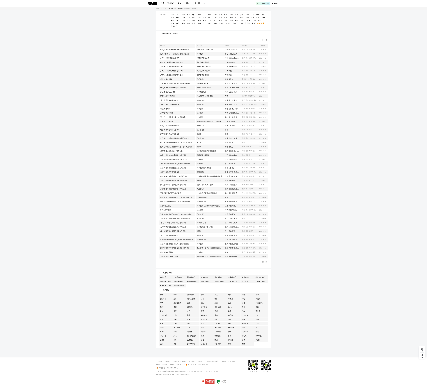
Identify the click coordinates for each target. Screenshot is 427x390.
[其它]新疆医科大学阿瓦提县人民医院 (173, 231)
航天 (175, 336)
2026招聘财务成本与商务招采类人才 (209, 176)
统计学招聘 (178, 8)
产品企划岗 (200, 138)
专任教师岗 (200, 79)
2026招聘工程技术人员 (205, 227)
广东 (215, 17)
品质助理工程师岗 (203, 155)
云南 (183, 20)
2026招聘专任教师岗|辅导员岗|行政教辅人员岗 (210, 206)
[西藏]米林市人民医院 (167, 96)
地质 (250, 49)
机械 (257, 62)
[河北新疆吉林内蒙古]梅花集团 (170, 193)
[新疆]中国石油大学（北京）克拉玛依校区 (174, 244)
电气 (250, 125)
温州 (209, 15)
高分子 (258, 311)
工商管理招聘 (178, 277)
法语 (257, 307)
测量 (175, 340)
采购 (216, 315)
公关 (175, 323)
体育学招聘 (218, 277)
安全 (250, 180)
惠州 (231, 17)
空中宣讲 (196, 3)
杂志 (243, 344)
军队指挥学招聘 (165, 281)
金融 (257, 49)
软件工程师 (191, 299)
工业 (250, 62)
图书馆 (162, 332)
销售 (188, 303)
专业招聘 (170, 8)
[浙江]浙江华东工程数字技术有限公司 (173, 185)
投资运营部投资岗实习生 (205, 50)
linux (229, 319)
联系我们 (200, 361)
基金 (161, 311)
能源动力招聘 (219, 281)
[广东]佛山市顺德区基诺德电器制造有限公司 (175, 138)
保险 (229, 323)
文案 (216, 340)
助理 (202, 295)
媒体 (243, 340)
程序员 (230, 340)
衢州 (199, 15)
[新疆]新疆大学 (165, 109)
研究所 (258, 299)
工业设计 (218, 323)
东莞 (252, 17)
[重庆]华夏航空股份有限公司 (169, 100)
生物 (243, 193)
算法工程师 (200, 189)
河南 (225, 20)
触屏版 (184, 361)
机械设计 (204, 344)
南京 (231, 15)
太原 (259, 20)
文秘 (243, 299)
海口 (177, 20)
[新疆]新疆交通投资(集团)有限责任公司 (173, 176)
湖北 (215, 20)
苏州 (247, 15)
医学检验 (190, 340)
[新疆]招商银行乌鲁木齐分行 (169, 256)
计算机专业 (164, 315)
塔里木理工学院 (165, 206)
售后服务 (218, 336)
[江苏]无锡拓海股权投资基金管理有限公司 (174, 50)
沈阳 (204, 23)
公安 (254, 180)
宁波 (215, 15)
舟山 (204, 15)
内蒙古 (235, 23)
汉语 (243, 121)
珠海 (247, 17)
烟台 (257, 15)
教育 (254, 58)
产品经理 (218, 327)
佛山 (236, 17)
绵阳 (183, 23)
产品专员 (231, 327)
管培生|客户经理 (202, 83)
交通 (255, 100)
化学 (247, 193)
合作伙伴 (167, 361)
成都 (188, 23)
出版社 (203, 332)
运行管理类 (200, 100)
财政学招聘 (205, 281)
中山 (241, 17)
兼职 (175, 307)
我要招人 (275, 3)
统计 (243, 49)
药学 (245, 79)
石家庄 (248, 20)
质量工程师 (200, 126)
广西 (257, 17)
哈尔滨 (228, 23)
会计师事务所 (191, 336)
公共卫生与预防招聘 (234, 281)
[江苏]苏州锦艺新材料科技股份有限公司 (173, 159)
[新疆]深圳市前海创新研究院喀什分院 (173, 88)
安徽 (177, 17)
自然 (251, 79)
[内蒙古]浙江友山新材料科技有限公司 (173, 155)
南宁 (263, 17)
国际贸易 (218, 332)
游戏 (257, 332)
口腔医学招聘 (260, 281)
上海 (172, 15)
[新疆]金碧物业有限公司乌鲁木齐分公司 (173, 180)
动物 (254, 79)
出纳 (175, 315)
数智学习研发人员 (203, 58)
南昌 (193, 17)
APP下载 (265, 371)
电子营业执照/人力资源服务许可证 (198, 364)
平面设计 (231, 299)
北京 (177, 15)
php (229, 332)
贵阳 (199, 20)
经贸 (257, 83)
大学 (161, 303)
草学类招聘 (232, 277)
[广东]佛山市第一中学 (167, 121)
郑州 (236, 20)
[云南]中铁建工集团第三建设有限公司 (173, 227)
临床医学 (245, 96)
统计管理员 (200, 130)
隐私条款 (176, 361)
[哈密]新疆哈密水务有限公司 (169, 130)
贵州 (193, 20)
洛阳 (231, 20)
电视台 (189, 332)
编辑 (216, 303)
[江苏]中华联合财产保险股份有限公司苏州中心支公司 (177, 214)
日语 (202, 299)
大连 (199, 23)
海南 (172, 20)
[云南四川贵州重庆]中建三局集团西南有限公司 (176, 201)
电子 (250, 54)
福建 (199, 17)
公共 (247, 201)
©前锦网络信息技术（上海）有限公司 (174, 374)
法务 (188, 319)
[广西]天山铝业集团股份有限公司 (171, 71)
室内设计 (231, 315)
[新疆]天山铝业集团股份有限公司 (171, 62)
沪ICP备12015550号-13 (176, 364)
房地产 (258, 319)
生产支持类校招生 (203, 62)
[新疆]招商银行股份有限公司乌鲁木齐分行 (174, 248)
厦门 (209, 17)
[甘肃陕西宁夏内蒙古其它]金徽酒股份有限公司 (176, 164)
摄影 (175, 344)
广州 (225, 17)
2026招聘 (200, 54)
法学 (247, 87)
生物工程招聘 (178, 281)
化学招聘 (245, 281)
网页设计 (190, 307)
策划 (175, 332)
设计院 (162, 327)
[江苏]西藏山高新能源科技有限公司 (172, 151)
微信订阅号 (253, 371)
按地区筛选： (164, 15)
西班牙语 (245, 315)
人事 (188, 327)
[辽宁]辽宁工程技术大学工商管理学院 (173, 117)
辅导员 (258, 295)
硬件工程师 (191, 344)
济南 (172, 17)
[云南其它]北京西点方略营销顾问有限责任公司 (176, 83)
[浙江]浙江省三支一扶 (167, 92)
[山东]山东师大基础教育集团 (169, 58)
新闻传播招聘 (191, 281)
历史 (247, 252)
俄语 (216, 311)
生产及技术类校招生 (204, 66)
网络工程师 (259, 303)
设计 (247, 138)
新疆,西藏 (260, 23)
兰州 (253, 23)
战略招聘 (163, 277)
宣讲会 (187, 3)
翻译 (229, 295)
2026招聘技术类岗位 (204, 168)
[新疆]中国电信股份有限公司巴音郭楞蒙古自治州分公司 (177, 197)
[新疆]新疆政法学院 (166, 252)
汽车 (243, 311)
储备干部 (163, 336)
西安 (177, 23)
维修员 (199, 134)
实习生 (162, 307)
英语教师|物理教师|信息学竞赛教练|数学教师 (210, 121)
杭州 (220, 15)
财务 (175, 299)
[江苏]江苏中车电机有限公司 (169, 126)
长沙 (209, 20)
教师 (175, 295)
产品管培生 (200, 214)
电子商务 (176, 327)
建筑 (243, 201)
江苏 (225, 15)
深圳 (220, 17)
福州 (204, 17)
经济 (250, 83)
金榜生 (199, 180)
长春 (215, 23)
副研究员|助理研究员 (204, 88)
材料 (243, 125)
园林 (188, 323)
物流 (247, 62)
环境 (243, 62)
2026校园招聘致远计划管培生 (207, 193)
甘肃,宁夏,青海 (245, 23)
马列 (243, 92)
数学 (243, 58)
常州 (236, 15)
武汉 (220, 20)
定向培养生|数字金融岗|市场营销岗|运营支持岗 (210, 248)
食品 (247, 163)
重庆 (188, 15)
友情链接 (192, 361)
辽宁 (193, 23)
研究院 (258, 340)
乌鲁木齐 (174, 26)
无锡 (241, 15)
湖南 (204, 20)
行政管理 (218, 344)
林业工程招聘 (260, 277)
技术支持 (259, 336)
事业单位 (163, 299)
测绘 (254, 239)
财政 (247, 176)
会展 (257, 323)
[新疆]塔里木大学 (166, 79)
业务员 (162, 340)
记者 (161, 323)
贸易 (175, 319)
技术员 (199, 142)
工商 (247, 49)
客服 (202, 303)
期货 (161, 319)
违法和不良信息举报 (212, 361)
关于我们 (159, 361)
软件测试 (245, 323)
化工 (247, 159)
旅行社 (244, 336)
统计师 (199, 147)
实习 (179, 3)
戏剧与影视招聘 (178, 285)
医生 (257, 327)
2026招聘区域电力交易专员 (206, 151)
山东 (252, 15)
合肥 (183, 17)
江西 (188, 17)
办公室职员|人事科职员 (205, 96)
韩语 (229, 311)
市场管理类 (200, 104)
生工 (250, 163)
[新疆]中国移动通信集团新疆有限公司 (173, 168)
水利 (250, 92)
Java (230, 307)
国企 (202, 336)
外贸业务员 (177, 303)
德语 (202, 311)
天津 (183, 15)
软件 (243, 307)
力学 (250, 227)
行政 (257, 315)
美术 (216, 319)
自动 (250, 168)
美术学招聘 (246, 277)
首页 (162, 3)
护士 (188, 315)
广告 (188, 311)
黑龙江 (221, 23)
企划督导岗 (200, 218)
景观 (229, 344)
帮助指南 (224, 361)
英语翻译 (204, 307)
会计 (161, 295)
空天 (247, 235)
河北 (241, 20)
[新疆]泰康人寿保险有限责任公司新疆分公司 (175, 218)
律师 (243, 295)
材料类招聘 (191, 277)
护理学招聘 (205, 277)
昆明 (188, 20)
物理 (250, 159)
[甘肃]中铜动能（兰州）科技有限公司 (173, 223)
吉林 (209, 23)
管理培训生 (191, 295)
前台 (202, 340)
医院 (229, 303)
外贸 (175, 311)
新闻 (257, 58)
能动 (254, 151)
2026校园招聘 (201, 92)
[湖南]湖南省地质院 (166, 113)
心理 (250, 58)
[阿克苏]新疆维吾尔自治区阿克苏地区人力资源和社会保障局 (177, 142)
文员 (216, 295)
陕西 (172, 23)
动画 (161, 344)
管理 (243, 54)
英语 (243, 303)
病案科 (199, 231)
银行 (216, 299)
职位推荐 (171, 3)
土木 (254, 113)
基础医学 (251, 96)
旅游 (202, 327)
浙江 (193, 15)
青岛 (263, 15)
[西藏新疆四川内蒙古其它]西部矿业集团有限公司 (176, 239)
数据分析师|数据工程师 (205, 185)
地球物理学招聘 (165, 285)
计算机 (255, 54)
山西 (254, 20)
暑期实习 (204, 315)
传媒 (229, 336)
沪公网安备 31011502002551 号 (168, 368)
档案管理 (245, 332)
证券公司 (218, 307)
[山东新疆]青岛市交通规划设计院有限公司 (174, 54)
